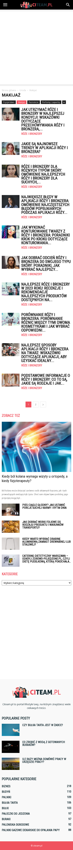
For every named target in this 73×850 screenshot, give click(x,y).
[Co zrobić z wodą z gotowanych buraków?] (10, 747)
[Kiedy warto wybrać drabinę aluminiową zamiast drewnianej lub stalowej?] (10, 544)
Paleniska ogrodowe (15, 824)
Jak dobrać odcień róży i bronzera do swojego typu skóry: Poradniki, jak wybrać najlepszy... (46, 264)
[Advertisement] (36, 47)
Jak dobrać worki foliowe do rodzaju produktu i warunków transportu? (42, 524)
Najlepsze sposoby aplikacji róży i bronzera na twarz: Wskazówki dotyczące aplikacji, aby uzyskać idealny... (44, 353)
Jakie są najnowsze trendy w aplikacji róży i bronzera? (44, 148)
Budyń (6, 791)
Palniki (6, 797)
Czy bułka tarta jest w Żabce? (42, 725)
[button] (68, 5)
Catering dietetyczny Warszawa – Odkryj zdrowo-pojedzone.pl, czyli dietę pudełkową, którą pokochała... (46, 558)
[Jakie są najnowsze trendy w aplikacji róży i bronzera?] (10, 148)
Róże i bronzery (31, 133)
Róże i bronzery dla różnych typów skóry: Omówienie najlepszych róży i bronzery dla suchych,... (43, 174)
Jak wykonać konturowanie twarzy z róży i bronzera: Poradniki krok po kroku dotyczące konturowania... (45, 235)
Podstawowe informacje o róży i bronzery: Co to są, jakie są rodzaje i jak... (45, 379)
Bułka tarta (10, 802)
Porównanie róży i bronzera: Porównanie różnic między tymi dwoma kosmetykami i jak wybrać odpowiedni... (45, 322)
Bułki (5, 808)
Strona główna (9, 90)
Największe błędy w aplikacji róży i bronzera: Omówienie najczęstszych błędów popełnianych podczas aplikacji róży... (45, 205)
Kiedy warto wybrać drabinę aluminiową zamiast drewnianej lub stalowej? (46, 541)
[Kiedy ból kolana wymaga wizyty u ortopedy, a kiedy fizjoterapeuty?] (36, 447)
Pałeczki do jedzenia (16, 813)
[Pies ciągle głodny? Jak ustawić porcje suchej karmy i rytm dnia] (10, 510)
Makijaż (21, 102)
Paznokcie (33, 102)
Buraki (6, 819)
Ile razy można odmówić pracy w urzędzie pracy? (44, 760)
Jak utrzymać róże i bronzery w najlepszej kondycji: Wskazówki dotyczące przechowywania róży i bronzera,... (42, 119)
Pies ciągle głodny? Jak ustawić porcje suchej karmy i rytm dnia (44, 506)
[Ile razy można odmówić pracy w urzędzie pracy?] (10, 764)
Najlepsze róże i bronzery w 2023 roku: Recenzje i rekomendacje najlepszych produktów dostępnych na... (45, 292)
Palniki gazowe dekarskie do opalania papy (31, 830)
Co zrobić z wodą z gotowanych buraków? (43, 743)
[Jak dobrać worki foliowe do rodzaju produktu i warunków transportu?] (10, 527)
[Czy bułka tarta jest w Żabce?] (10, 730)
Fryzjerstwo (8, 102)
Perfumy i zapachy (51, 102)
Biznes (6, 786)
